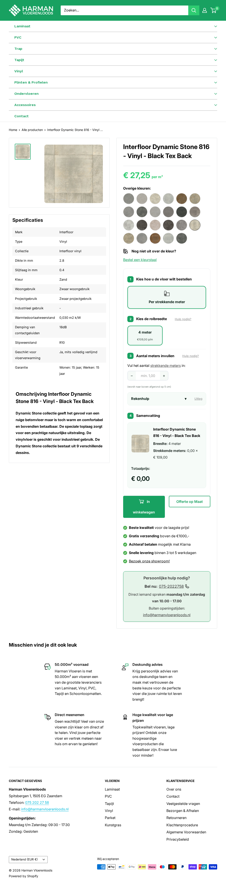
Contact (21, 116)
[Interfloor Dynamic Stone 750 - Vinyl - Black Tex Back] (168, 225)
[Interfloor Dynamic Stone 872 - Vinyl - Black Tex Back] (155, 238)
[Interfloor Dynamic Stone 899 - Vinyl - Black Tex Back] (181, 238)
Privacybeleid (177, 839)
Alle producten (32, 130)
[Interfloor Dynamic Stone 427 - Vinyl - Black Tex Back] (181, 198)
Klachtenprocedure (182, 825)
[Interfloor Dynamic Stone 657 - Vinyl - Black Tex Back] (128, 225)
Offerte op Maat (189, 501)
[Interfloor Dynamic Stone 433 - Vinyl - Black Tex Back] (194, 198)
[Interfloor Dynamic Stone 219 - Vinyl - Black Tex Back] (128, 198)
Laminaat (112, 789)
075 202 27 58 (37, 802)
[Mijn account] (204, 10)
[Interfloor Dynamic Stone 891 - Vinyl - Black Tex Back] (168, 238)
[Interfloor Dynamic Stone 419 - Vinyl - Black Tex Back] (168, 198)
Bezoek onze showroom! (149, 561)
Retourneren (176, 817)
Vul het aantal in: (156, 365)
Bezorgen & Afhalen (182, 810)
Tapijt (109, 803)
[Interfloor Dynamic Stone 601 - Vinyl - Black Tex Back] (194, 211)
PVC (108, 796)
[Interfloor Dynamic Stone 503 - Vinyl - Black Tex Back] (155, 211)
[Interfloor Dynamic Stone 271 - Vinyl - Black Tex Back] (141, 198)
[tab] (166, 297)
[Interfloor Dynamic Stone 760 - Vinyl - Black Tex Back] (181, 225)
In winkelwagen (144, 506)
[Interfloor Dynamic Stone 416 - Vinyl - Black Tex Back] (155, 198)
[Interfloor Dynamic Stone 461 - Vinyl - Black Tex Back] (128, 211)
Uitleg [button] (198, 398)
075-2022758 (171, 586)
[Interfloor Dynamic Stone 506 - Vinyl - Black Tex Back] (168, 211)
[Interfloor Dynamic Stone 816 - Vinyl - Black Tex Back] (194, 225)
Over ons (173, 789)
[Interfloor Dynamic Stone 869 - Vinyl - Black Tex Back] (141, 238)
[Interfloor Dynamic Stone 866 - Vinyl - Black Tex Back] (128, 238)
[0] (213, 10)
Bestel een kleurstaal (140, 260)
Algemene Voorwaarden (186, 832)
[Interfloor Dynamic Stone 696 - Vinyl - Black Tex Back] (141, 225)
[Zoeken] (193, 10)
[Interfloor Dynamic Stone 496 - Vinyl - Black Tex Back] (141, 211)
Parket (110, 817)
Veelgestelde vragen (183, 803)
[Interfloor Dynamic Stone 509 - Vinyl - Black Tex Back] (181, 211)
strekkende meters (165, 365)
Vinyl (109, 810)
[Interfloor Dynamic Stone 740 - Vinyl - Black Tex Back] (155, 225)
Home (13, 130)
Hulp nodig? (183, 319)
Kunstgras (113, 825)
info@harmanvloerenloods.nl (166, 615)
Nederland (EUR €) (24, 859)
